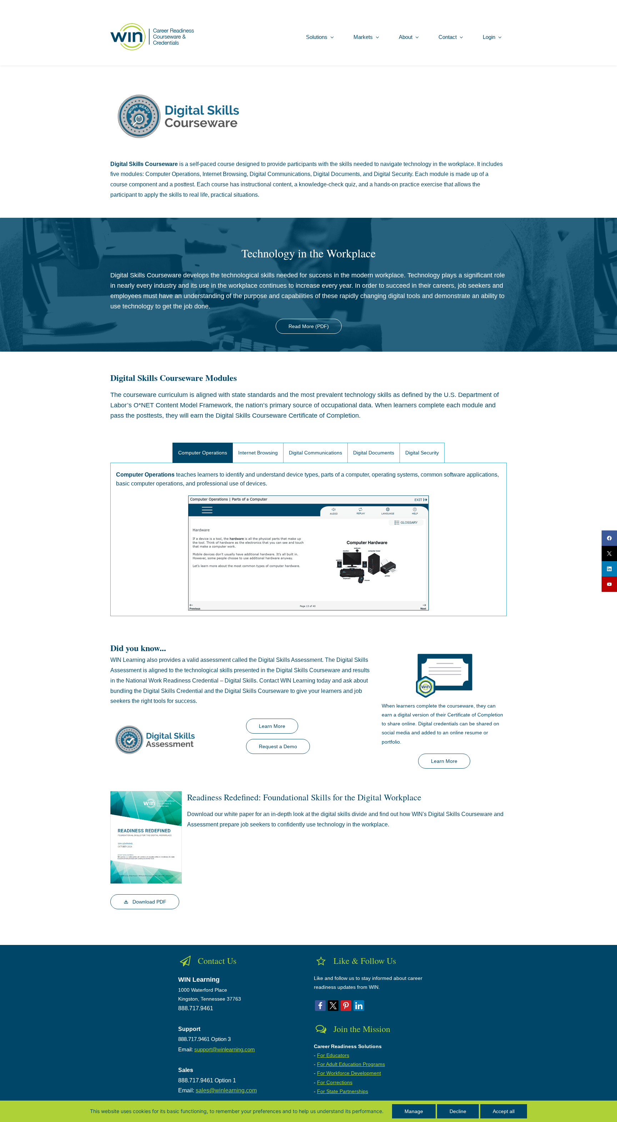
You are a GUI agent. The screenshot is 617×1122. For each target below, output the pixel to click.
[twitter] (609, 553)
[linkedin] (609, 569)
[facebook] (609, 538)
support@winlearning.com (224, 1049)
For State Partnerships (342, 1091)
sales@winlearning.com (226, 1090)
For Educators (333, 1055)
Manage (414, 1111)
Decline (458, 1111)
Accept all (504, 1111)
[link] (199, 86)
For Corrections (334, 1082)
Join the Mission (361, 1029)
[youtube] (609, 584)
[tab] (202, 453)
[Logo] (153, 37)
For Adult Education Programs (351, 1064)
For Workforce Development (349, 1073)
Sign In (499, 4)
